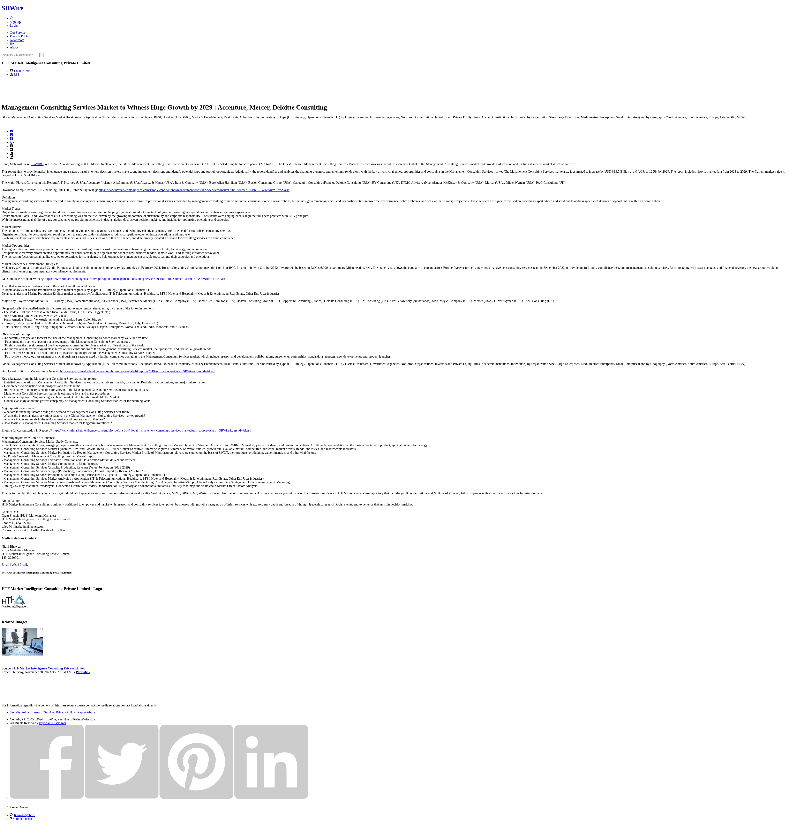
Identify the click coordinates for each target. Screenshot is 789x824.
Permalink (83, 672)
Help (13, 43)
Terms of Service (43, 712)
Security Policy (20, 712)
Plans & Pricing (20, 36)
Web (14, 564)
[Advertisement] (394, 89)
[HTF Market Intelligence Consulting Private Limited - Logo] (14, 607)
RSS (17, 74)
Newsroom (17, 40)
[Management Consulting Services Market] (22, 654)
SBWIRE (37, 164)
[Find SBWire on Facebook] (47, 798)
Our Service (17, 32)
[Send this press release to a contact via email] (11, 131)
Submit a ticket (22, 819)
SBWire (12, 8)
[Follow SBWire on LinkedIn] (271, 798)
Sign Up (15, 22)
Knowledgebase (24, 815)
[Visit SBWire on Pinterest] (196, 798)
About (14, 47)
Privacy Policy (65, 712)
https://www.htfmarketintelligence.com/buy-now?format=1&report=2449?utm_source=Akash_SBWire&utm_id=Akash (137, 371)
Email (5, 564)
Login (14, 25)
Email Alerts (22, 71)
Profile (24, 564)
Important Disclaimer (52, 723)
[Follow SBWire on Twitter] (122, 798)
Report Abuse (86, 712)
